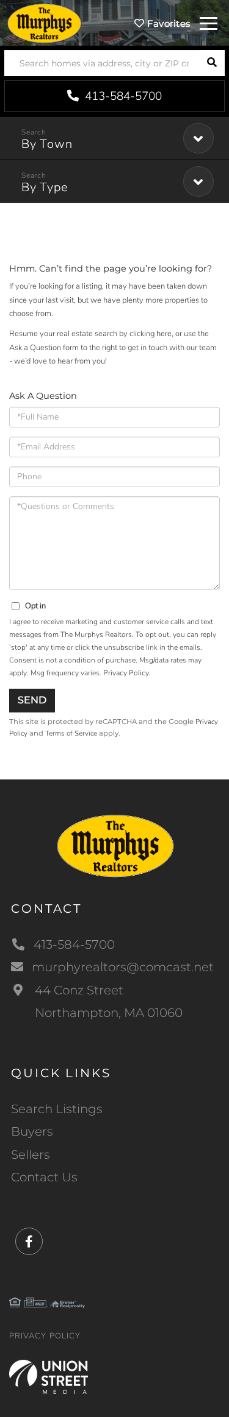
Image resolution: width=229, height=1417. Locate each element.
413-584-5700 (122, 96)
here (164, 333)
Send (32, 700)
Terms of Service (71, 733)
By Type (44, 187)
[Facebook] (29, 1242)
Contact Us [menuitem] (44, 1177)
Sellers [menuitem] (30, 1154)
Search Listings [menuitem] (57, 1109)
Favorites (167, 23)
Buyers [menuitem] (32, 1131)
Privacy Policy (126, 673)
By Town (46, 144)
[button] (211, 63)
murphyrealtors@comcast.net (123, 967)
